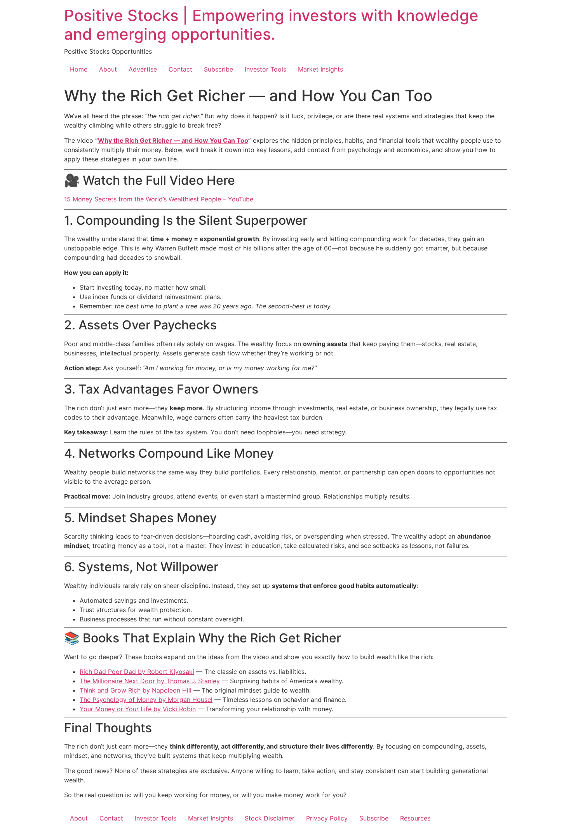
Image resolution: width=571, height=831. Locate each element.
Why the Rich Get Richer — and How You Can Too (173, 140)
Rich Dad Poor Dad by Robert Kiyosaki (137, 671)
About (108, 69)
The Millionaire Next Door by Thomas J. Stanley (150, 681)
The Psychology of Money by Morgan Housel (146, 699)
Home (78, 69)
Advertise (143, 69)
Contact (180, 69)
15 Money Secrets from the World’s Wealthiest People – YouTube (158, 199)
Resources (415, 818)
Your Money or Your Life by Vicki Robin (138, 709)
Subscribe (218, 69)
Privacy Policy (327, 818)
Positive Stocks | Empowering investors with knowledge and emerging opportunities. (271, 25)
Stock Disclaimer (269, 818)
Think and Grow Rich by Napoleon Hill (135, 690)
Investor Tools (265, 69)
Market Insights (320, 69)
